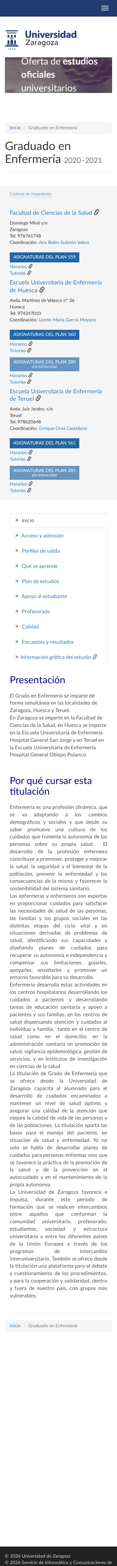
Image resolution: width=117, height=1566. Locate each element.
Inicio (15, 128)
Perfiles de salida (37, 550)
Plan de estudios (37, 581)
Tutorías (18, 273)
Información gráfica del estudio (53, 657)
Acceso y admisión (39, 535)
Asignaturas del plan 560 (44, 334)
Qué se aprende (36, 566)
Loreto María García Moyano (67, 320)
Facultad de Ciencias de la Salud (51, 213)
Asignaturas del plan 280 (44, 364)
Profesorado (32, 611)
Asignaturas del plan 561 (44, 443)
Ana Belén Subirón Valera (64, 242)
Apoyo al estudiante (41, 596)
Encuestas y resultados (44, 642)
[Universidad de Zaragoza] (40, 40)
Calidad (27, 626)
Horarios (18, 267)
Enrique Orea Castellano (63, 428)
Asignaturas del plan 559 (44, 257)
